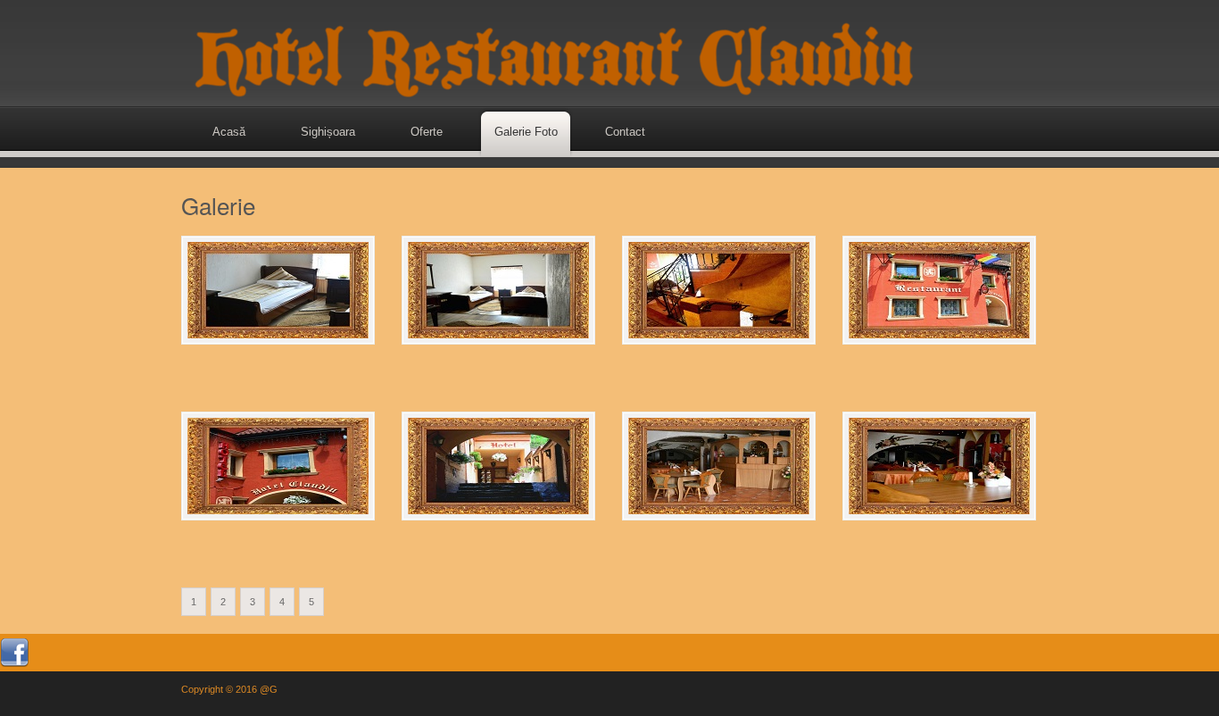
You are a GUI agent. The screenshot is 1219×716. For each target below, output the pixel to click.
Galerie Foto (526, 131)
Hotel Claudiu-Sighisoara (549, 53)
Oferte (426, 131)
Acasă (228, 131)
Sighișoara (328, 131)
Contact (625, 131)
